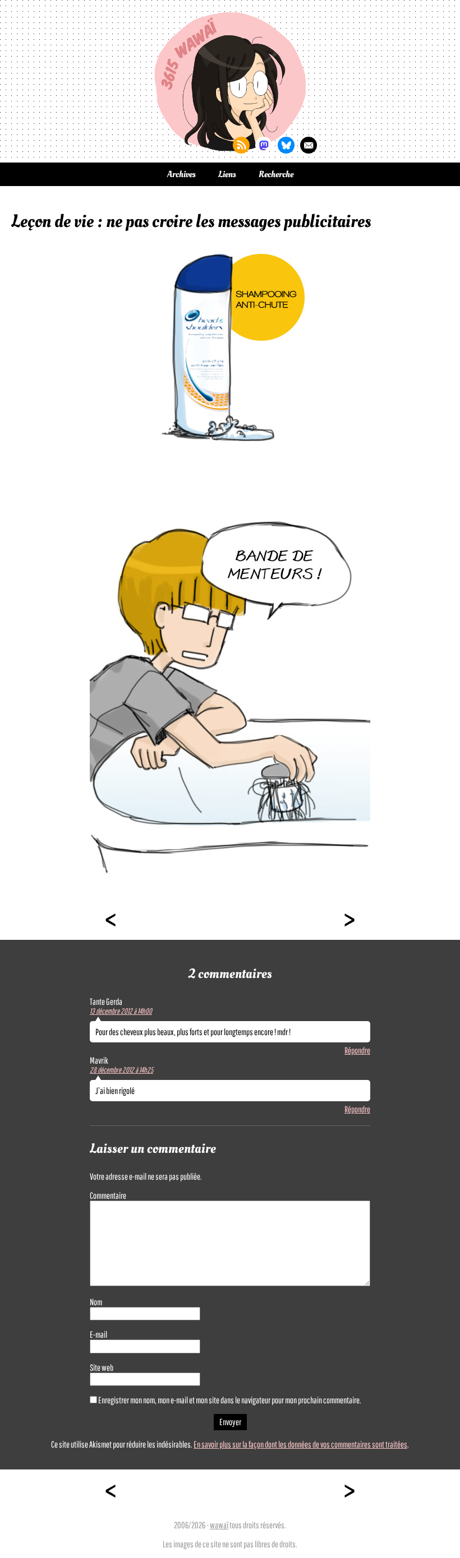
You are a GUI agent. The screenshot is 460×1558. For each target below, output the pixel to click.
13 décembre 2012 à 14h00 (121, 1011)
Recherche (276, 174)
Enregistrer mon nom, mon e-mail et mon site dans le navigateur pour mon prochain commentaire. (229, 1400)
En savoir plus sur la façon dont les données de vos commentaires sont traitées (300, 1444)
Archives (181, 174)
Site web (101, 1367)
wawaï (219, 1525)
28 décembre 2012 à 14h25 (121, 1069)
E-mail (98, 1334)
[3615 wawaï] (230, 81)
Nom (96, 1302)
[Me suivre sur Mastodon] (263, 145)
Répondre (357, 1050)
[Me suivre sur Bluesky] (286, 145)
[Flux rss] (241, 145)
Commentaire (108, 1195)
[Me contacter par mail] (308, 145)
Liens (227, 174)
